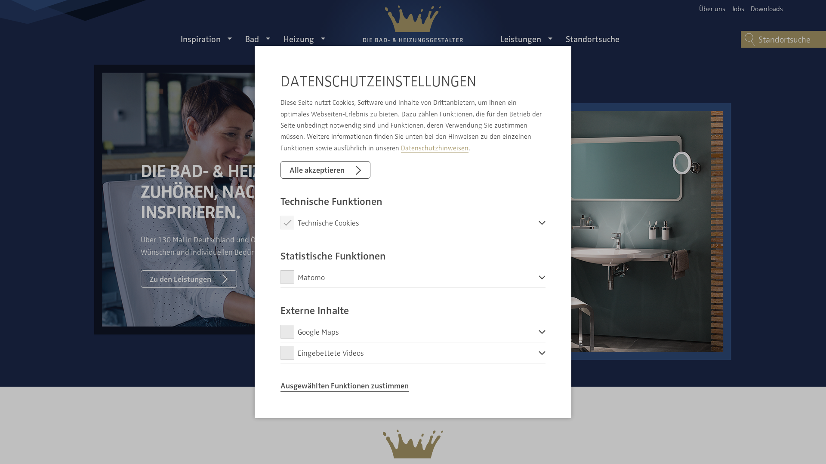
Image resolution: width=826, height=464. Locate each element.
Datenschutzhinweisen (434, 148)
